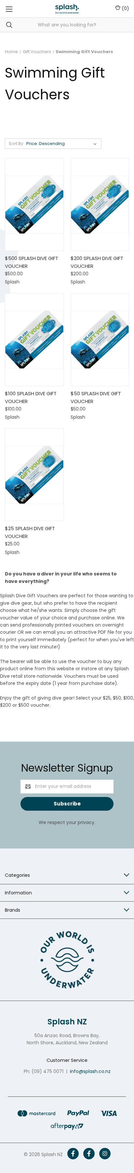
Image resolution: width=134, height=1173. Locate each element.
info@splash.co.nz (90, 1071)
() (124, 8)
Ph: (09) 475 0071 (43, 1071)
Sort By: (16, 143)
